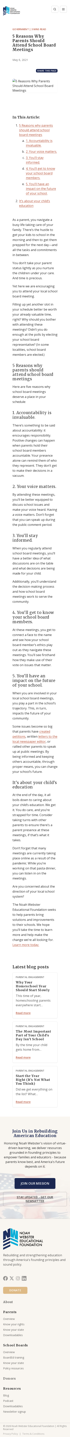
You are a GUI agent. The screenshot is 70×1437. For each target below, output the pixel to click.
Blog (6, 1395)
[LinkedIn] (24, 1278)
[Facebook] (5, 1278)
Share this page (46, 70)
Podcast (8, 1401)
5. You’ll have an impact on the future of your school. (41, 188)
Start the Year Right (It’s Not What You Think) (33, 1079)
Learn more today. (25, 945)
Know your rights (13, 1324)
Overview (9, 1319)
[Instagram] (18, 1278)
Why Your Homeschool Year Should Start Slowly (33, 986)
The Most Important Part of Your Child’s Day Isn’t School (33, 1035)
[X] (11, 1278)
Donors (9, 1378)
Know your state (13, 1329)
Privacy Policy (10, 1433)
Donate (15, 1290)
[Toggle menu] (63, 9)
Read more (23, 1013)
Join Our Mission (35, 1183)
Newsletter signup (14, 1411)
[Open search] (54, 9)
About (8, 1302)
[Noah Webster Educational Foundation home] (12, 9)
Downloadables (13, 1335)
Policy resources (13, 1368)
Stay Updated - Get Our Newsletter (35, 1199)
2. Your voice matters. (41, 151)
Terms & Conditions (33, 1433)
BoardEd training (13, 1357)
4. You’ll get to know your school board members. (40, 173)
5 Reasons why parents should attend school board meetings (36, 130)
